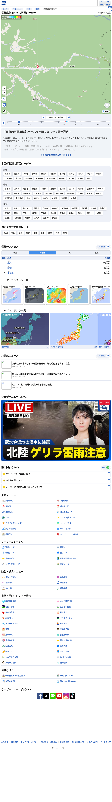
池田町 (62, 174)
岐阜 (50, 233)
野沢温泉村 (51, 178)
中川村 (75, 208)
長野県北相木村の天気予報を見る (56, 155)
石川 (20, 233)
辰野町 (36, 208)
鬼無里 (11, 273)
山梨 (35, 233)
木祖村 (27, 218)
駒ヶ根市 (26, 208)
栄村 (88, 178)
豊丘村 (89, 213)
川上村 (7, 193)
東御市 (80, 189)
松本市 (7, 189)
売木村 (53, 213)
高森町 (102, 208)
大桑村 (45, 218)
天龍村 (62, 213)
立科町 (80, 193)
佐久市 (71, 189)
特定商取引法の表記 (49, 742)
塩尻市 (62, 189)
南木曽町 (17, 218)
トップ (5, 9)
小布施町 (8, 178)
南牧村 (16, 193)
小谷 (10, 263)
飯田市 (7, 208)
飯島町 (55, 208)
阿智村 (16, 213)
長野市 (7, 174)
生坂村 (45, 198)
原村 (28, 198)
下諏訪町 (8, 198)
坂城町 (99, 174)
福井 (28, 233)
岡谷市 (25, 189)
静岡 (57, 233)
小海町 (100, 189)
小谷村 (89, 174)
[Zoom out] (4, 92)
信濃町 (62, 178)
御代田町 (70, 193)
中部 (28, 9)
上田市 (16, 189)
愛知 (65, 233)
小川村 (71, 178)
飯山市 (44, 174)
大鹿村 (99, 213)
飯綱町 (80, 178)
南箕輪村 (65, 208)
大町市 (35, 174)
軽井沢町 (59, 193)
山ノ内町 (28, 178)
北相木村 (37, 193)
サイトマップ (105, 742)
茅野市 (53, 189)
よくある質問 (92, 742)
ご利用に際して (78, 742)
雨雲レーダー (17, 9)
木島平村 (39, 178)
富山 (13, 233)
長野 (37, 9)
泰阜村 (71, 213)
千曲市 (53, 174)
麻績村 (36, 198)
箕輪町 (45, 208)
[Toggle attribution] (4, 111)
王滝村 (36, 218)
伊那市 (16, 208)
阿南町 (7, 213)
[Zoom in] (4, 88)
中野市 (25, 174)
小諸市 (44, 189)
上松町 (7, 218)
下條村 (44, 213)
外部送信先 (64, 742)
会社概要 (4, 742)
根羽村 (35, 213)
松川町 (93, 208)
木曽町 (55, 218)
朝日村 (64, 198)
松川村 (71, 174)
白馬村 (80, 174)
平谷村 (25, 213)
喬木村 (80, 213)
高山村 (18, 178)
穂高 (10, 268)
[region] (56, 64)
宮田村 (84, 208)
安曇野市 (90, 189)
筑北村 (73, 198)
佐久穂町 (48, 193)
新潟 (6, 233)
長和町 (98, 193)
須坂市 (16, 174)
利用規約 (14, 742)
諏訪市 (35, 189)
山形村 (55, 198)
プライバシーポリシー (30, 742)
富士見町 (19, 198)
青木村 (89, 193)
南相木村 (26, 193)
